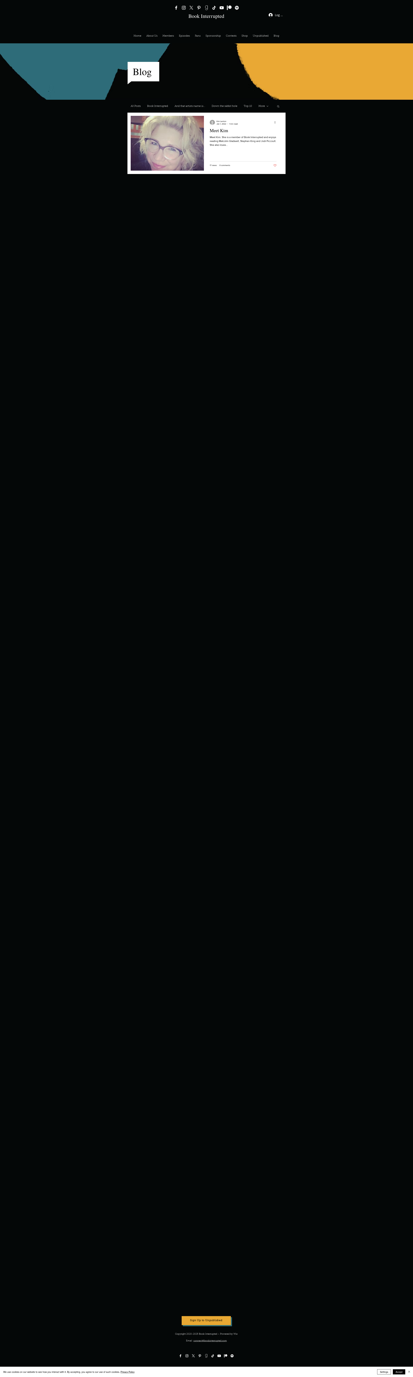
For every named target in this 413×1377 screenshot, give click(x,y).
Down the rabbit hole (224, 106)
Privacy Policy (128, 1371)
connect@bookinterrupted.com (210, 1341)
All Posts (136, 106)
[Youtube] (219, 1356)
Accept (399, 1371)
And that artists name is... (190, 106)
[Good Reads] (206, 7)
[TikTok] (214, 7)
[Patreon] (229, 7)
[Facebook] (176, 7)
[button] (168, 36)
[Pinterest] (198, 7)
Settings (384, 1371)
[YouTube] (221, 7)
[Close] (409, 1371)
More (261, 106)
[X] (191, 7)
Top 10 (248, 106)
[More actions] (276, 122)
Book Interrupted (157, 106)
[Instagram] (183, 7)
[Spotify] (236, 7)
